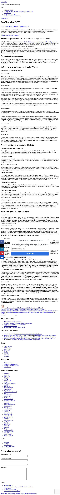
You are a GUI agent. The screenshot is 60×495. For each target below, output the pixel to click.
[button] (30, 240)
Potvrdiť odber (30, 253)
